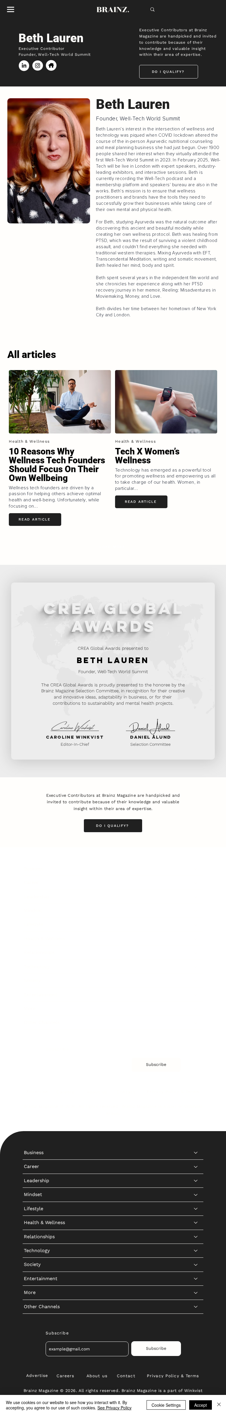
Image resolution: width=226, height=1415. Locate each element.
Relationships (39, 952)
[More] (196, 1008)
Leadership (36, 896)
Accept (200, 1405)
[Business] (196, 869)
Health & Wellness (44, 938)
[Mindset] (196, 910)
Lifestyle (33, 924)
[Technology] (196, 967)
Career (31, 882)
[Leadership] (196, 897)
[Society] (196, 980)
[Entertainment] (196, 995)
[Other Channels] (196, 1022)
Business (34, 868)
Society (32, 980)
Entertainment (40, 994)
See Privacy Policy (114, 1408)
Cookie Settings (166, 1405)
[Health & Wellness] (196, 938)
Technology (37, 966)
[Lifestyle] (196, 924)
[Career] (196, 882)
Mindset (33, 910)
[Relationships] (196, 952)
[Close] (218, 1405)
